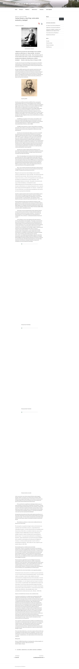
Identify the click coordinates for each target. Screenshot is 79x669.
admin (25, 16)
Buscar (47, 16)
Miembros (27, 9)
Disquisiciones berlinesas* (50, 34)
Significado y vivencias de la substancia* (53, 27)
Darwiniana (24, 649)
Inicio (16, 9)
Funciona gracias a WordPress (20, 666)
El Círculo (21, 9)
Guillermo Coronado (32, 649)
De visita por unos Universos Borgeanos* (53, 25)
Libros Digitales (49, 9)
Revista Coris (34, 9)
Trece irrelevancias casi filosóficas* (52, 32)
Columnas (41, 9)
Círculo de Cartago (27, 4)
